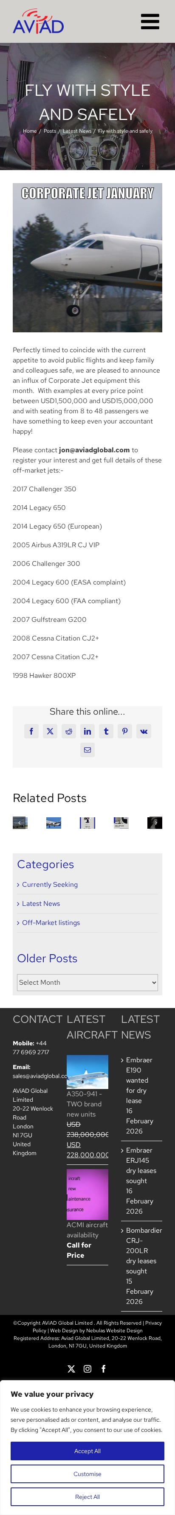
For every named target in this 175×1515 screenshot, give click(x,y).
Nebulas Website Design (114, 1330)
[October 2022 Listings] (121, 823)
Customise (87, 1474)
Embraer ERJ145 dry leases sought (141, 1165)
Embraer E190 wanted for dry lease (139, 1080)
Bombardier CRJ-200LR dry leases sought (142, 1250)
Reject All (87, 1497)
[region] (87, 1447)
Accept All (87, 1451)
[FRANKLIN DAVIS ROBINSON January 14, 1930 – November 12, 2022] (87, 823)
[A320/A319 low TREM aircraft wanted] (53, 823)
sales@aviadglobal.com (43, 1076)
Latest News (41, 903)
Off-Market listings (51, 922)
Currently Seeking (50, 884)
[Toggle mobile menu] (151, 21)
